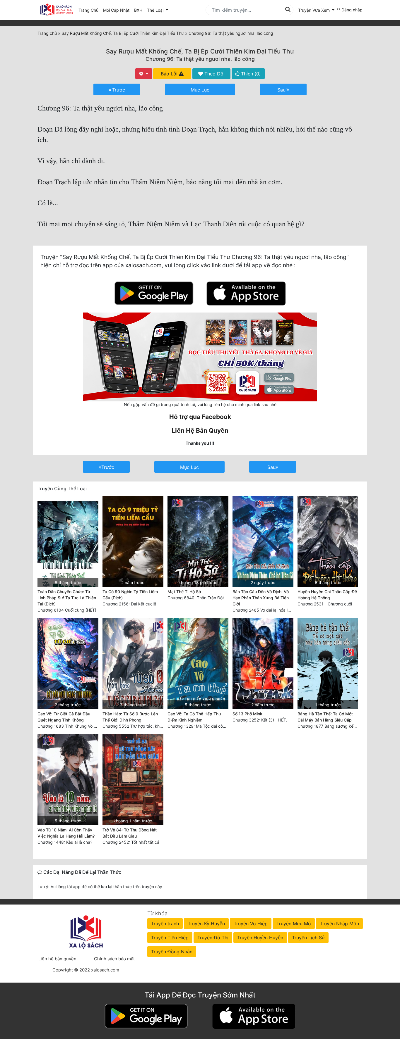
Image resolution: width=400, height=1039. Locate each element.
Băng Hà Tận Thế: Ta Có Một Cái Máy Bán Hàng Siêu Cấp (325, 716)
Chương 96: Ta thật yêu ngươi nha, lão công (200, 59)
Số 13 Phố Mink (247, 713)
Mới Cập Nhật (117, 10)
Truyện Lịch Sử (308, 937)
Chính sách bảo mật (114, 959)
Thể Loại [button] (156, 10)
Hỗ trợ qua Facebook (200, 416)
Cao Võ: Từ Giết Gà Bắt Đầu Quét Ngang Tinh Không (63, 716)
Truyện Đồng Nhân (171, 952)
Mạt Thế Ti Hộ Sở (184, 591)
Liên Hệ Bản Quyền (200, 430)
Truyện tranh (165, 923)
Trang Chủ (88, 10)
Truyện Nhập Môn (339, 923)
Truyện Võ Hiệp (251, 923)
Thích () (250, 74)
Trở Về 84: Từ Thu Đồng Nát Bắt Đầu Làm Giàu (129, 832)
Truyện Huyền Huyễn (260, 937)
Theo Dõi (214, 74)
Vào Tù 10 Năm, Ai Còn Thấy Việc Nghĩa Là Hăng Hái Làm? (66, 832)
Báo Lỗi (170, 74)
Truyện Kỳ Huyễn (206, 923)
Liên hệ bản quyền (57, 959)
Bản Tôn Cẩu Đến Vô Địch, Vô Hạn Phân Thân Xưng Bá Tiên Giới (261, 597)
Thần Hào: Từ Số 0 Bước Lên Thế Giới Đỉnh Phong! (130, 716)
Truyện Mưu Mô (293, 923)
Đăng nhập (351, 9)
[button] (316, 10)
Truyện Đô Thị (212, 937)
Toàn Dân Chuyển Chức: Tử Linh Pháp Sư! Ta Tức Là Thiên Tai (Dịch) (66, 597)
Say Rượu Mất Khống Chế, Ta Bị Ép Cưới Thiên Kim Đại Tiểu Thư (200, 51)
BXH (138, 10)
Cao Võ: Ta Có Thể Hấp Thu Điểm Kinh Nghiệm (194, 716)
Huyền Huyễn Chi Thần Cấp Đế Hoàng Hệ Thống (327, 594)
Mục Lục (200, 90)
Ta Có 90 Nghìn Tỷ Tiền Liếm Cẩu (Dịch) (130, 594)
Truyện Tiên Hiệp (170, 937)
